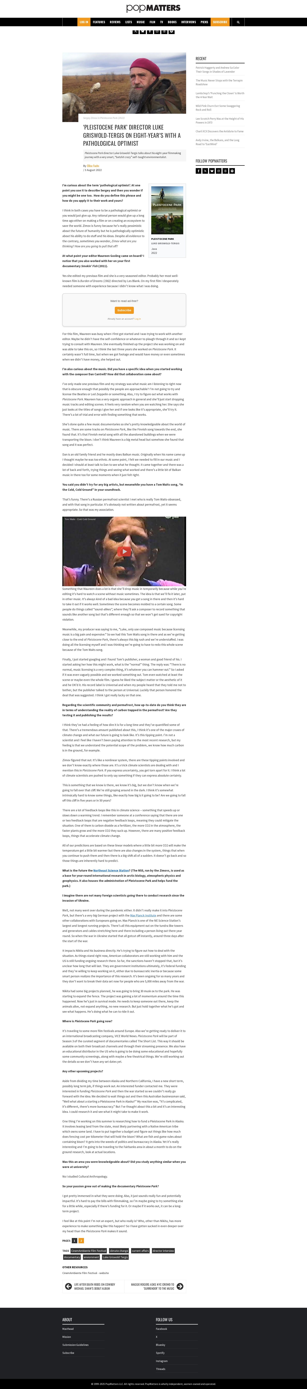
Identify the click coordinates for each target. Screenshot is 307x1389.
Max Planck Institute (143, 915)
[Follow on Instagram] (157, 31)
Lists (128, 22)
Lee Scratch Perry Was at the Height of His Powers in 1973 (220, 120)
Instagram (162, 1361)
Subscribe (220, 22)
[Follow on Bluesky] (143, 31)
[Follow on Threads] (164, 31)
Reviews (115, 22)
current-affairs (140, 1251)
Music (141, 22)
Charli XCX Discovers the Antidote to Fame (220, 131)
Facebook (161, 1329)
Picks (204, 22)
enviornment (91, 1257)
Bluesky (160, 1345)
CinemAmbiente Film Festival (88, 1251)
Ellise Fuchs (93, 166)
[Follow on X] (136, 31)
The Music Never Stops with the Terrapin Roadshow (219, 82)
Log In (84, 22)
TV (161, 22)
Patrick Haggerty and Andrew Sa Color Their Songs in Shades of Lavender (217, 69)
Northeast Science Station (111, 870)
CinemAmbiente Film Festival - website (85, 1273)
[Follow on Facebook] (150, 31)
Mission (66, 1337)
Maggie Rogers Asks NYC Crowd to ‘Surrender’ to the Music (152, 1286)
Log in (138, 318)
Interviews (188, 22)
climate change (119, 1251)
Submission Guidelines (75, 1345)
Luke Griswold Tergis (115, 1257)
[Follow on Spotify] (172, 31)
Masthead (68, 1329)
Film (152, 22)
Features (99, 22)
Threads (160, 1369)
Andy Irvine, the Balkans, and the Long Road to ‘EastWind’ (217, 142)
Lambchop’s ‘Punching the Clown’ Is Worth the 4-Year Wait (220, 95)
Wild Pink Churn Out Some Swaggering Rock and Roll (218, 107)
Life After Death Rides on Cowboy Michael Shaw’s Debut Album (94, 1286)
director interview (163, 1251)
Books (172, 22)
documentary (72, 1257)
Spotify (160, 1353)
